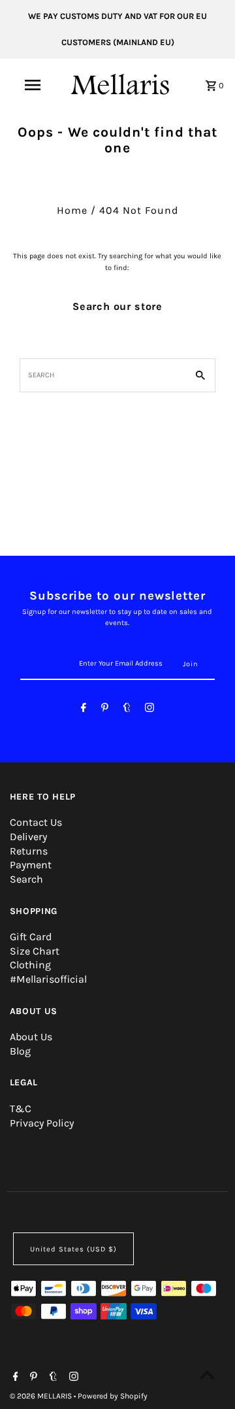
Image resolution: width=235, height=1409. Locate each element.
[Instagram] (149, 710)
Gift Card (31, 936)
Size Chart (34, 951)
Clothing (30, 965)
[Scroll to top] (207, 1374)
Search (26, 879)
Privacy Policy (42, 1123)
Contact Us (36, 822)
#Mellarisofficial (48, 979)
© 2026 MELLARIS (42, 1396)
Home (72, 210)
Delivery (28, 836)
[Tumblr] (127, 710)
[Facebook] (83, 710)
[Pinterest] (104, 710)
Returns (29, 851)
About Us (31, 1036)
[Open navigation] (32, 85)
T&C (20, 1108)
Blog (20, 1051)
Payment (31, 864)
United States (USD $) (73, 1249)
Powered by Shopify (113, 1396)
